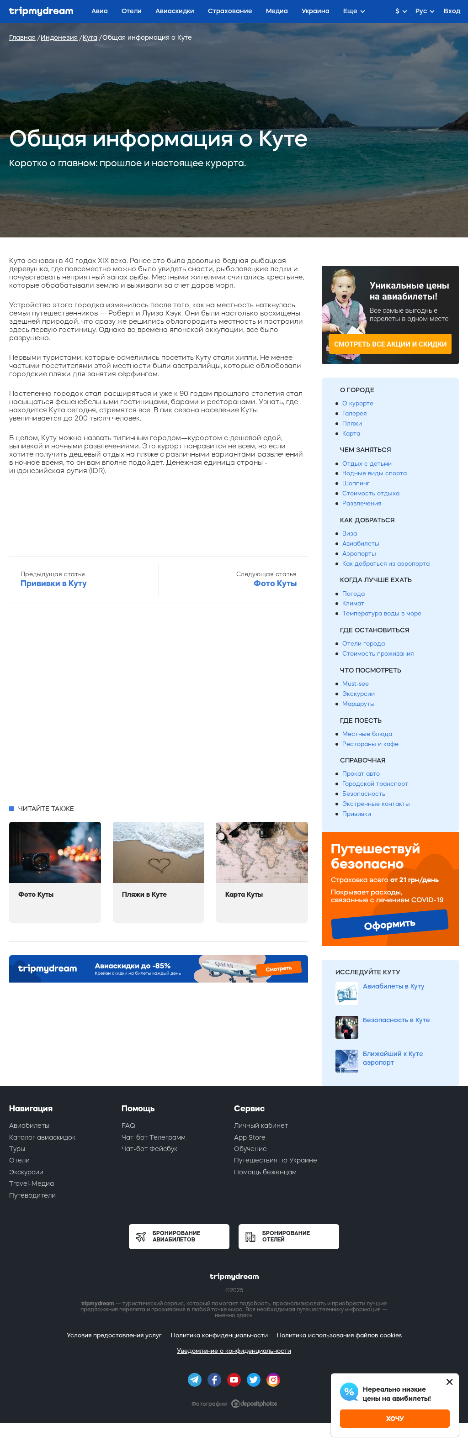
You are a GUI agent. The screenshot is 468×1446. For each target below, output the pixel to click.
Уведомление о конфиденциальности (234, 1351)
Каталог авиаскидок (42, 1137)
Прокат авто (361, 774)
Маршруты (358, 704)
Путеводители (32, 1195)
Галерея (354, 413)
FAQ (128, 1125)
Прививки (356, 814)
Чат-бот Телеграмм (154, 1137)
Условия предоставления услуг (114, 1335)
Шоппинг (356, 483)
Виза (349, 533)
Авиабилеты (360, 544)
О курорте (357, 403)
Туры (17, 1149)
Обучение (250, 1149)
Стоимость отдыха (370, 493)
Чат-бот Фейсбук (149, 1149)
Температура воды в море (381, 613)
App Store (250, 1137)
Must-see (355, 684)
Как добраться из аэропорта (386, 564)
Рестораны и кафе (370, 744)
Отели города (363, 644)
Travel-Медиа (31, 1183)
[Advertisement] (158, 706)
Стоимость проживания (378, 654)
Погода (353, 594)
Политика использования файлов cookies (339, 1335)
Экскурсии (358, 694)
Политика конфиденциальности (219, 1335)
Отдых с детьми (367, 464)
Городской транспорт (375, 784)
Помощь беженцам (265, 1172)
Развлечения (361, 503)
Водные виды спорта (374, 473)
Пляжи (352, 423)
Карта (351, 433)
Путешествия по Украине (275, 1160)
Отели (19, 1160)
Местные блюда (367, 734)
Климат (353, 603)
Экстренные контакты (376, 804)
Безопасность (363, 794)
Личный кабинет (261, 1125)
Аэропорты (359, 554)
